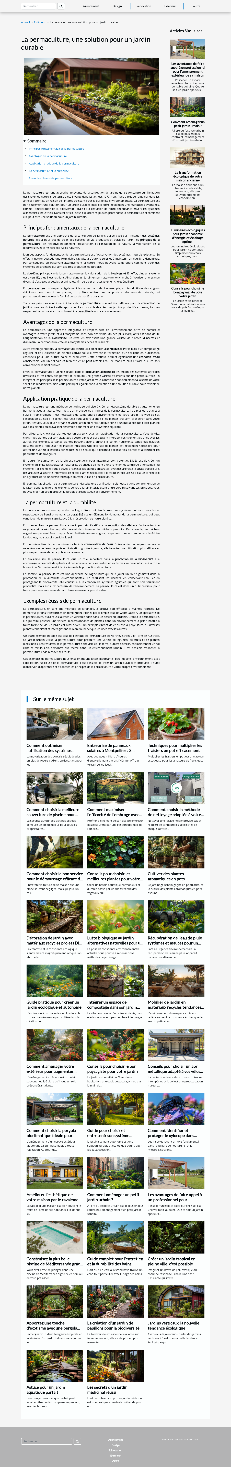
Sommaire (37, 141)
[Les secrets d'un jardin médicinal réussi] (115, 1365)
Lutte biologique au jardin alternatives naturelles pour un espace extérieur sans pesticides (115, 945)
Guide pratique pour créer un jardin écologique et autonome (54, 1004)
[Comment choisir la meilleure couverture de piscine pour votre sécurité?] (55, 788)
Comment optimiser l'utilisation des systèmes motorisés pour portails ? (49, 750)
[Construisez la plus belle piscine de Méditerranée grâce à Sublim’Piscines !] (55, 1237)
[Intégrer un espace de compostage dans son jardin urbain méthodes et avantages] (115, 980)
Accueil (25, 22)
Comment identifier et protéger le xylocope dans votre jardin (171, 1135)
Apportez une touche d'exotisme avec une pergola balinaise (52, 1328)
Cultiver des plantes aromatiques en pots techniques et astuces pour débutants (172, 881)
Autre (196, 6)
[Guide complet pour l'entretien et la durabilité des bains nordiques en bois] (115, 1237)
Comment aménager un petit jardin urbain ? (188, 124)
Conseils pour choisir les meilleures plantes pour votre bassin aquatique (113, 878)
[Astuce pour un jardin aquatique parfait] (55, 1365)
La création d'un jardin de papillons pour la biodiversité (113, 1325)
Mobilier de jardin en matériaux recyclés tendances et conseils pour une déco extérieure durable (174, 1010)
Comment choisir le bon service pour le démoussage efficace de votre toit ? (55, 878)
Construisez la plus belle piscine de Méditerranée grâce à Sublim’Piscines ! (54, 1263)
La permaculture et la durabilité (49, 171)
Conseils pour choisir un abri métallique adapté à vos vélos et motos (174, 1071)
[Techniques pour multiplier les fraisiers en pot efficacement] (176, 723)
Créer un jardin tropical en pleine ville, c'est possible (171, 1261)
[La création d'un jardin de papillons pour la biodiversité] (115, 1301)
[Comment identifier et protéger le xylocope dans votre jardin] (176, 1109)
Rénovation (143, 6)
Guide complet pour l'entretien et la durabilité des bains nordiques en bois (115, 1263)
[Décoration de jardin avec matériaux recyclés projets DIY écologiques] (55, 916)
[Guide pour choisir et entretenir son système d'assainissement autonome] (115, 1109)
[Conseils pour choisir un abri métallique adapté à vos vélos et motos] (176, 1044)
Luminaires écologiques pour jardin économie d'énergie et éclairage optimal (188, 236)
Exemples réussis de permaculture (50, 178)
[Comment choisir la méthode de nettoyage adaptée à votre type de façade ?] (176, 788)
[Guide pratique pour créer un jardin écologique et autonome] (55, 980)
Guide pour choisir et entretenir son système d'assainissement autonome (112, 1135)
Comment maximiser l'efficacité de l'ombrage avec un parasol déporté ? (113, 814)
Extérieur (170, 6)
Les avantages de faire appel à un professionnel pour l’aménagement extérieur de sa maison (187, 69)
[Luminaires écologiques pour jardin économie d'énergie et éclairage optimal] (187, 215)
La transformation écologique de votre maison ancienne (187, 176)
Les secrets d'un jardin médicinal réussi (107, 1390)
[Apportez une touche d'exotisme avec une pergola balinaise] (55, 1301)
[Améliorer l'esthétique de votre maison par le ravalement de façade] (55, 1173)
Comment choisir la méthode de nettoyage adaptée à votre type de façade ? (174, 814)
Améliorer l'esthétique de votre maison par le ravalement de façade (55, 1199)
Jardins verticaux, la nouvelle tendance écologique (173, 1325)
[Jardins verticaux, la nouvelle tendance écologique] (176, 1301)
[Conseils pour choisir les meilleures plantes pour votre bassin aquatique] (115, 852)
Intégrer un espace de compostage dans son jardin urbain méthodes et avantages (114, 1007)
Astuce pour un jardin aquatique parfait (46, 1390)
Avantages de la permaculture (48, 156)
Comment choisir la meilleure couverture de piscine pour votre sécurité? (53, 814)
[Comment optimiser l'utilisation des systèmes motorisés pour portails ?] (55, 723)
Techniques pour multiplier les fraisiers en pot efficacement (175, 748)
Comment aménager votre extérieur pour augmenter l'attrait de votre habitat (50, 1071)
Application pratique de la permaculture (54, 163)
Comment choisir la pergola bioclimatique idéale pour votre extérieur (51, 1135)
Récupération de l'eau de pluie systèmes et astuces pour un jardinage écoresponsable (175, 943)
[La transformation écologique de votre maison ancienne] (187, 157)
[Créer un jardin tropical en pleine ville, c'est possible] (176, 1237)
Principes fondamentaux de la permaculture (56, 148)
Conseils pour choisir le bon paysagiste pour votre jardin (187, 292)
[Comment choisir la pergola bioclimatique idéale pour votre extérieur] (55, 1109)
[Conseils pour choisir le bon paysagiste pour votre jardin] (187, 273)
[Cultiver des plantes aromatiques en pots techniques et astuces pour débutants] (176, 852)
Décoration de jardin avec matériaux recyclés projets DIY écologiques (54, 943)
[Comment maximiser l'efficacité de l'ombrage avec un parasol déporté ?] (115, 788)
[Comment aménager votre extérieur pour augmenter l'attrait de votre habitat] (55, 1044)
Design (117, 6)
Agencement (91, 6)
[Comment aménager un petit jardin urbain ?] (187, 107)
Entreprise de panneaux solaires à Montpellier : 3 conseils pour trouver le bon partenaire (112, 753)
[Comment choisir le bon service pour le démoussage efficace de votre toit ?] (55, 852)
